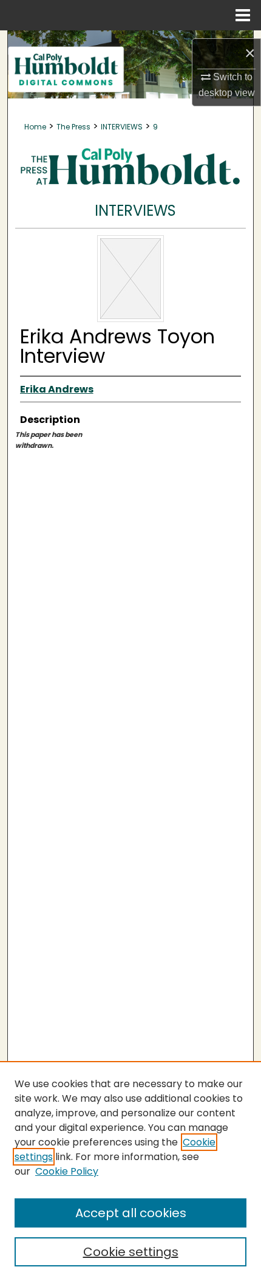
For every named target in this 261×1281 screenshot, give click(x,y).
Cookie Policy (66, 1171)
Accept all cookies (130, 1212)
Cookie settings (130, 1251)
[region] (130, 1171)
